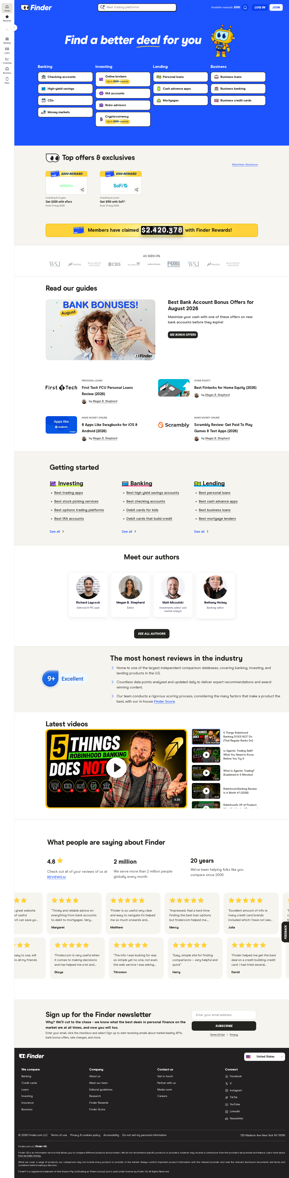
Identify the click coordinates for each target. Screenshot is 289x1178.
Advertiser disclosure (245, 164)
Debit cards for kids (142, 510)
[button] (66, 183)
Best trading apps (68, 493)
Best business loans (215, 510)
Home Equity (202, 381)
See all (55, 531)
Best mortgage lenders (217, 519)
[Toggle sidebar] (14, 28)
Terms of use (59, 1135)
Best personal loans (214, 493)
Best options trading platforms (79, 510)
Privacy (234, 1035)
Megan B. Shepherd (105, 401)
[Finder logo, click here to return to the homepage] (42, 7)
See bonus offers (183, 335)
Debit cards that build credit (149, 519)
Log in (260, 7)
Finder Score (164, 701)
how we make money (29, 1156)
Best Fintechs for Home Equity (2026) (225, 388)
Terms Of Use (217, 1035)
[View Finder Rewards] (152, 230)
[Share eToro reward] (82, 190)
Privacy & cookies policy (85, 1135)
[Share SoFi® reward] (136, 190)
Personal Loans (92, 381)
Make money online (94, 418)
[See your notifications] (245, 7)
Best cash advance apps (218, 501)
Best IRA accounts (69, 519)
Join (276, 7)
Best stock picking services (76, 501)
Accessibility (111, 1135)
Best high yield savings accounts (152, 493)
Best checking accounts (145, 501)
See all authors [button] (152, 633)
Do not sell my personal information (144, 1135)
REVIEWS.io (56, 877)
